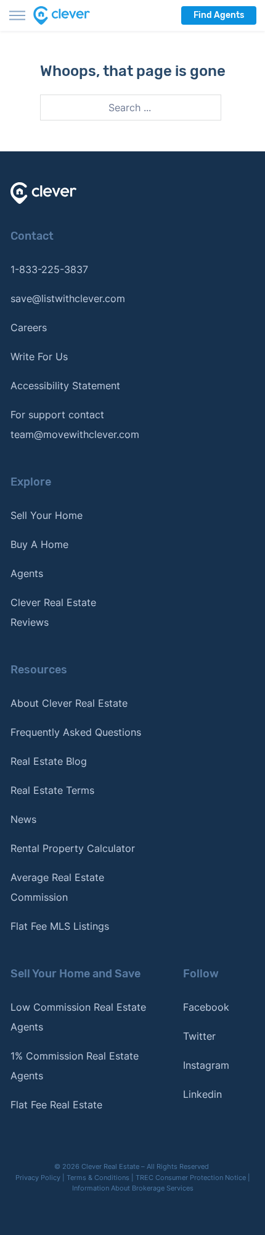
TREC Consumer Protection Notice (191, 1177)
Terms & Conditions (98, 1177)
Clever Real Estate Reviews (53, 612)
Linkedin (202, 1094)
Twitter (199, 1036)
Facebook (206, 1007)
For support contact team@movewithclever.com (74, 424)
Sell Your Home (46, 515)
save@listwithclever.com (67, 298)
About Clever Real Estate (69, 703)
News (23, 819)
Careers (28, 327)
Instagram (206, 1065)
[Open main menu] (17, 15)
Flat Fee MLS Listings (59, 926)
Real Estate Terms (52, 790)
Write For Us (39, 356)
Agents (26, 573)
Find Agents (219, 15)
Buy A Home (39, 544)
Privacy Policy (37, 1177)
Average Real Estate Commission (57, 887)
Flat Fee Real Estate (56, 1104)
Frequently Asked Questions (75, 732)
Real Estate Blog (48, 761)
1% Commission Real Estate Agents (74, 1066)
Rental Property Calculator (72, 848)
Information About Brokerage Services (133, 1188)
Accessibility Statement (65, 385)
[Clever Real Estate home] (69, 15)
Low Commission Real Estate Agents (78, 1017)
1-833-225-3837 (49, 269)
